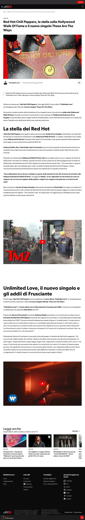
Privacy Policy (78, 512)
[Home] (8, 6)
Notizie (9, 11)
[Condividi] (79, 82)
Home (4, 11)
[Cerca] (83, 7)
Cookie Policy (68, 512)
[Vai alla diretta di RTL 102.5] (82, 517)
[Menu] (2, 6)
